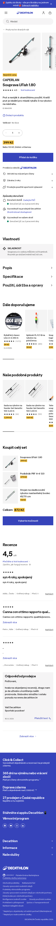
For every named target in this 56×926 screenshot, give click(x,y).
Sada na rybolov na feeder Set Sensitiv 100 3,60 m (13, 408)
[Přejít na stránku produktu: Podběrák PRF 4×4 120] (10, 479)
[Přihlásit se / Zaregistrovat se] (43, 13)
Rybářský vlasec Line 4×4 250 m (12, 336)
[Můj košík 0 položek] (50, 13)
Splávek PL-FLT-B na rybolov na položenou (35, 338)
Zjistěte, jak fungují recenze (15, 564)
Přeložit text (41, 718)
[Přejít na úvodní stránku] (25, 13)
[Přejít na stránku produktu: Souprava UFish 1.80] (10, 463)
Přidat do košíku (28, 157)
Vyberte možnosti (28, 520)
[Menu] (6, 13)
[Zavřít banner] (51, 4)
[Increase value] (19, 133)
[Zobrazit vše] (4, 30)
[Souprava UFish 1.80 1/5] (22, 52)
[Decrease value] (6, 133)
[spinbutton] (12, 133)
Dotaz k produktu (15, 115)
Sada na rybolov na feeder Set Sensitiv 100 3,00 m (35, 408)
